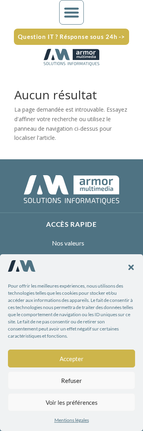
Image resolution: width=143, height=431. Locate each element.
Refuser (71, 380)
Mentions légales (71, 420)
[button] (131, 267)
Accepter (71, 358)
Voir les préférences (72, 402)
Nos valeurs (68, 243)
